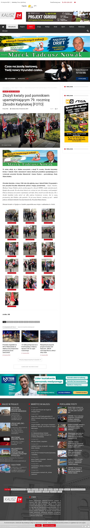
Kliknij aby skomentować (30, 366)
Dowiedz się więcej (49, 525)
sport (45, 489)
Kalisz (21, 87)
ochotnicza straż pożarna (78, 489)
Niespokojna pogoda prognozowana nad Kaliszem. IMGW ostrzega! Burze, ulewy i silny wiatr (48, 348)
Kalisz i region (14, 87)
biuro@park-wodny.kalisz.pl (18, 470)
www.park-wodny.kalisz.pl (18, 471)
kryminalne (46, 491)
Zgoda (38, 525)
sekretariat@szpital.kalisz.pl (7, 461)
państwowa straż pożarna (18, 489)
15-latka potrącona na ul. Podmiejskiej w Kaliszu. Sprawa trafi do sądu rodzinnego (29, 347)
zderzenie (53, 491)
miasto (26, 322)
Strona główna (6, 87)
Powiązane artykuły (9, 327)
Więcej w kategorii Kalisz (26, 327)
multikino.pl (14, 444)
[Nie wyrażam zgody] (88, 524)
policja (61, 489)
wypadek (67, 489)
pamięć (31, 322)
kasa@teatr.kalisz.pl (16, 418)
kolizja (50, 489)
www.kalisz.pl (14, 433)
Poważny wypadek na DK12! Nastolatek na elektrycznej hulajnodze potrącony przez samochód (10, 348)
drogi (41, 489)
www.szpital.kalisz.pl (20, 461)
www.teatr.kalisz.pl (16, 419)
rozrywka (30, 491)
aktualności (10, 322)
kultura (21, 322)
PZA (7, 108)
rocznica (37, 322)
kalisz (16, 322)
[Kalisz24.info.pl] (11, 11)
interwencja (38, 491)
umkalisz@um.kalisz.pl (17, 432)
